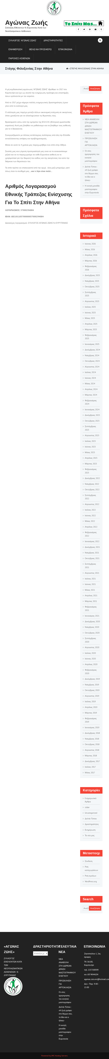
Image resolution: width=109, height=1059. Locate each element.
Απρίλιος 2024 (91, 389)
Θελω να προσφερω (40, 49)
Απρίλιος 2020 (91, 664)
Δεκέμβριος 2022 (92, 478)
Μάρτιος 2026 (91, 260)
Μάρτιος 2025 (91, 329)
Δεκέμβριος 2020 (92, 621)
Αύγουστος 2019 (92, 696)
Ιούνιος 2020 (90, 658)
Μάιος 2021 (90, 590)
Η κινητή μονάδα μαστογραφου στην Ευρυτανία (92, 189)
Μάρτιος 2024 (91, 395)
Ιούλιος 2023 (90, 441)
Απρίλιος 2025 (91, 324)
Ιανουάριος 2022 (92, 541)
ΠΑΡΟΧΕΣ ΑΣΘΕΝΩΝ (19, 58)
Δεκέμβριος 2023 (92, 415)
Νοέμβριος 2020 (92, 627)
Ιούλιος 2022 (90, 510)
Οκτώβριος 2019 (92, 690)
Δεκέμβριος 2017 (92, 761)
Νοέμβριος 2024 (92, 355)
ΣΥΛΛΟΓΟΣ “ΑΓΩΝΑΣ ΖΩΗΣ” (23, 40)
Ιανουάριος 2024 (92, 409)
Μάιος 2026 (90, 249)
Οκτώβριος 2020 (92, 633)
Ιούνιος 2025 (90, 312)
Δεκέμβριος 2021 (92, 547)
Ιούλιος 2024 (90, 372)
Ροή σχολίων (90, 875)
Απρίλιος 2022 (91, 527)
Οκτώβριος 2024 (92, 361)
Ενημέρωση (90, 830)
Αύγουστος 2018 (92, 750)
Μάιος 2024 (90, 383)
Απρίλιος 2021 (91, 595)
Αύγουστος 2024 (92, 366)
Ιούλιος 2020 (90, 653)
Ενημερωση (15, 49)
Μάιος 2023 (90, 452)
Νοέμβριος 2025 (92, 281)
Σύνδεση (88, 861)
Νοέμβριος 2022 (92, 484)
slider (87, 807)
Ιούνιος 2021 (90, 584)
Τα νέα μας (90, 835)
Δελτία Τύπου (91, 818)
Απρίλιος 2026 (91, 255)
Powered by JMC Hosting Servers (54, 1055)
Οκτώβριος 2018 (92, 744)
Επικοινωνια (65, 49)
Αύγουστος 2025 (92, 301)
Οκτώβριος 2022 (92, 489)
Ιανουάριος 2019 (92, 727)
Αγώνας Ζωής (26, 22)
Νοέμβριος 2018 (92, 738)
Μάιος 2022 (90, 521)
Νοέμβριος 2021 (92, 552)
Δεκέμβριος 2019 (92, 679)
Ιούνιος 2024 (90, 378)
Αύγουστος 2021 (92, 573)
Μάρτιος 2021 (91, 601)
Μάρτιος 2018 (91, 755)
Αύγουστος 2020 (92, 647)
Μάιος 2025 (90, 318)
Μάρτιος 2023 (91, 463)
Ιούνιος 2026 (90, 243)
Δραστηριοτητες (53, 40)
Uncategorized (91, 813)
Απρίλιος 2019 (91, 707)
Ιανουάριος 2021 (92, 616)
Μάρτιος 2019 (91, 712)
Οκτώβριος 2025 (92, 286)
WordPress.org (91, 881)
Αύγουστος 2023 (92, 435)
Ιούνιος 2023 (90, 446)
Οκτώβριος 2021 (92, 558)
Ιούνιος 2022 (90, 515)
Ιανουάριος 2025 (92, 344)
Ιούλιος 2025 (90, 307)
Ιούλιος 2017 (90, 767)
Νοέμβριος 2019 (92, 684)
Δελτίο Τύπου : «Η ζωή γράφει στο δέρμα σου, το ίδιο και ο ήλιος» (91, 173)
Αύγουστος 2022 (92, 504)
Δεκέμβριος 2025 (92, 275)
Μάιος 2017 (90, 772)
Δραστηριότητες (92, 824)
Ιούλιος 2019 (90, 701)
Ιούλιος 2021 (90, 578)
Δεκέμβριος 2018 (92, 733)
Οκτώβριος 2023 (92, 421)
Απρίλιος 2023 (91, 458)
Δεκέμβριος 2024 (92, 349)
